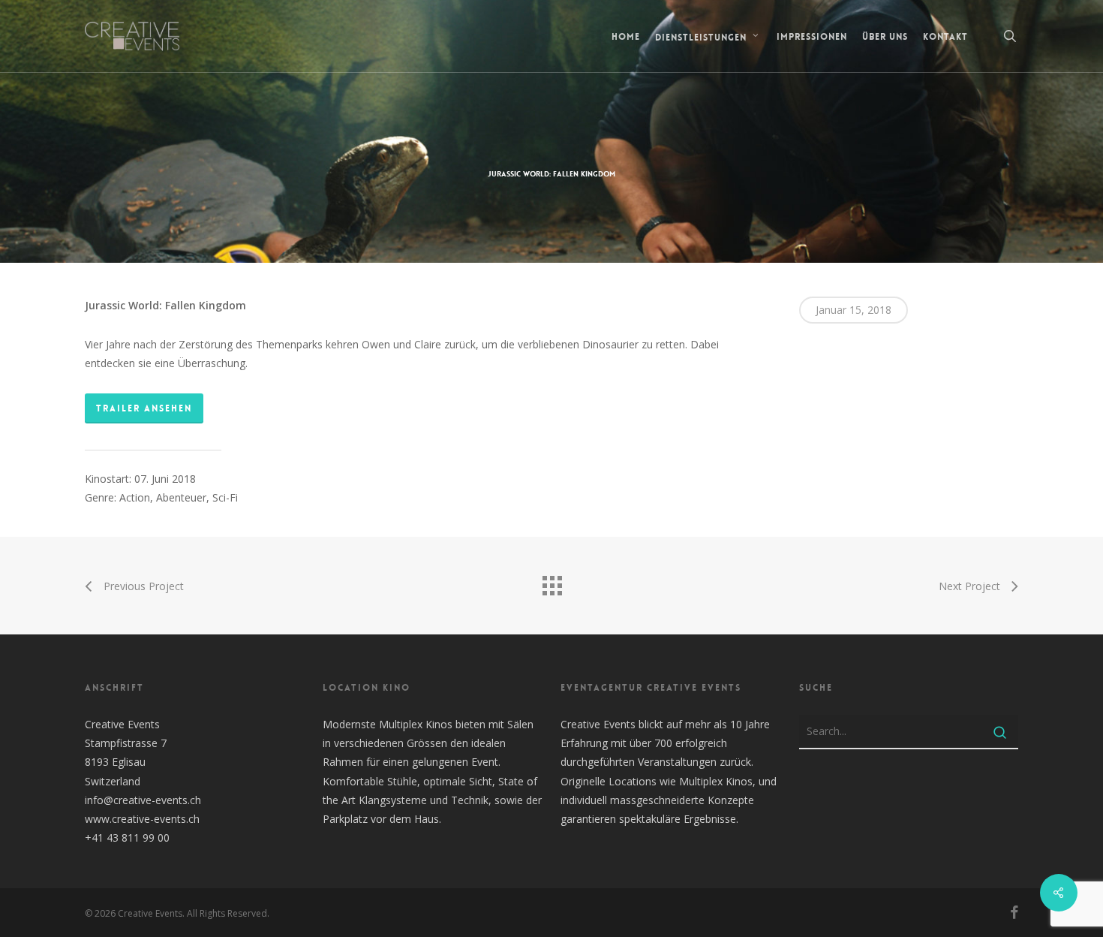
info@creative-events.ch (143, 800)
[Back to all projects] (551, 582)
